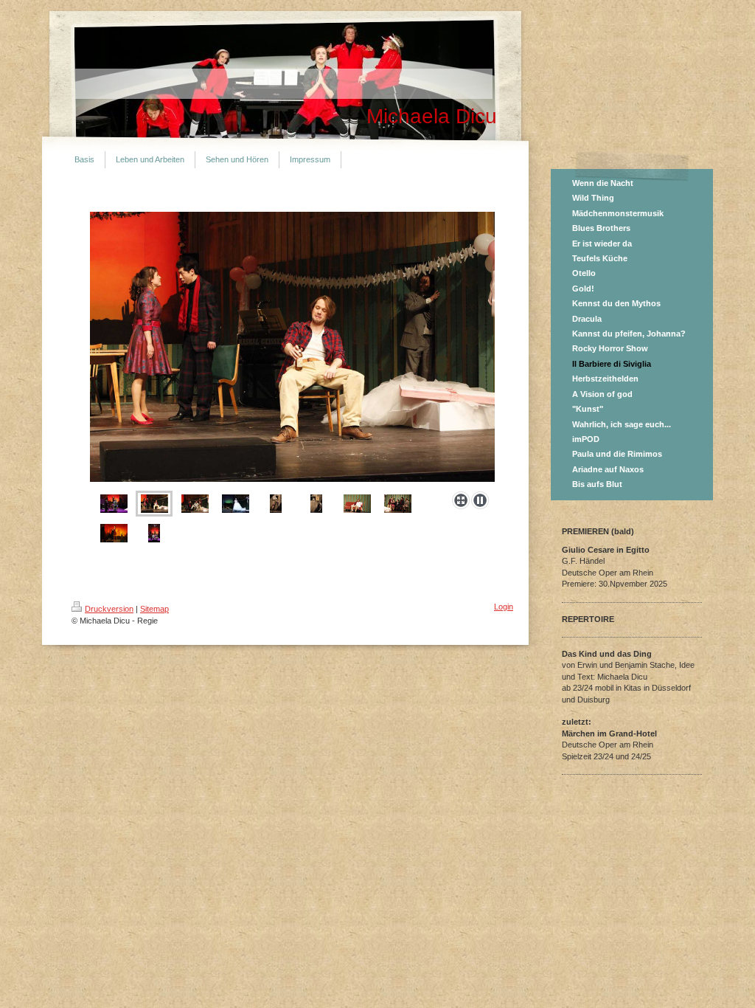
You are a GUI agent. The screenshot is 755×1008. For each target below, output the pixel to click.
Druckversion (109, 608)
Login (503, 606)
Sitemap (154, 608)
